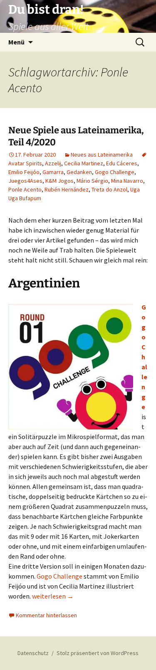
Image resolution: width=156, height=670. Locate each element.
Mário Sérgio (92, 180)
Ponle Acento (25, 189)
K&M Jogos (59, 180)
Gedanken (79, 172)
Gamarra (53, 172)
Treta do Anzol (109, 189)
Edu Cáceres (121, 163)
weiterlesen (53, 596)
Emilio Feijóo (24, 172)
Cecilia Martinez (83, 163)
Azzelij (53, 163)
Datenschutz (33, 653)
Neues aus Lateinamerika (102, 154)
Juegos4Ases (25, 180)
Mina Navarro (127, 180)
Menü (16, 42)
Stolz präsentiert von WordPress (98, 653)
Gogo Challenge (114, 172)
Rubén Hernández (67, 189)
